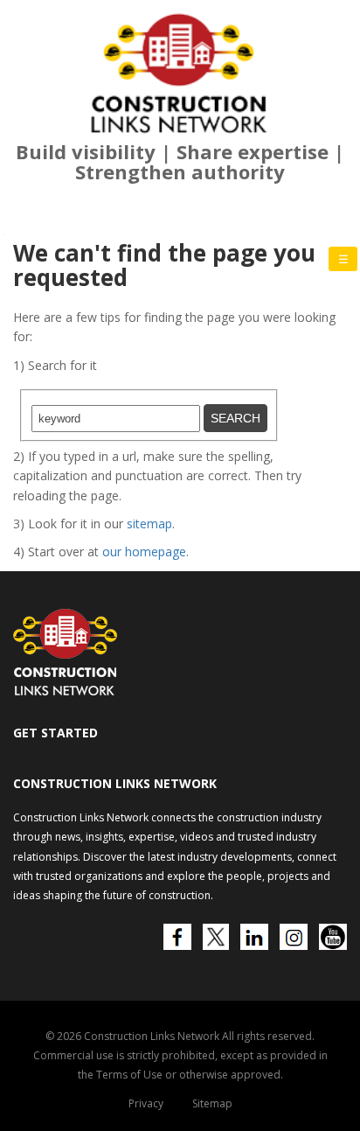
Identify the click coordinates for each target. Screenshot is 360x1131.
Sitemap (212, 1103)
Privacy (145, 1103)
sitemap (149, 523)
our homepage (144, 551)
